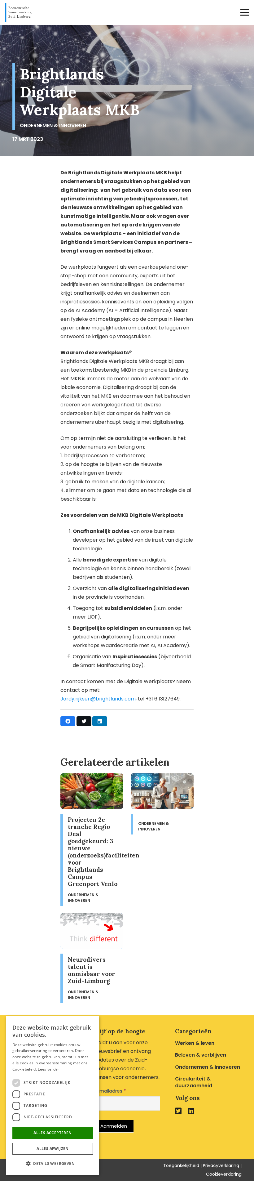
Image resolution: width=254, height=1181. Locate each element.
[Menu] (244, 12)
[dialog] (52, 1095)
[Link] (19, 12)
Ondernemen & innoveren (53, 125)
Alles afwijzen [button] (53, 1148)
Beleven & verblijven (200, 1054)
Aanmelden (113, 1126)
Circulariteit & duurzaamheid (193, 1082)
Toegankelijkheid (181, 1165)
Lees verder (48, 1069)
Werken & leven (194, 1043)
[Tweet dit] (84, 721)
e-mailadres (110, 1091)
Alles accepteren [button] (52, 1132)
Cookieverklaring (224, 1174)
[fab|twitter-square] (178, 1111)
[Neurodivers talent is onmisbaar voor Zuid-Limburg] (91, 958)
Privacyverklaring (221, 1165)
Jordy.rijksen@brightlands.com (98, 698)
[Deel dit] (67, 721)
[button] (52, 1164)
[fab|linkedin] (191, 1111)
